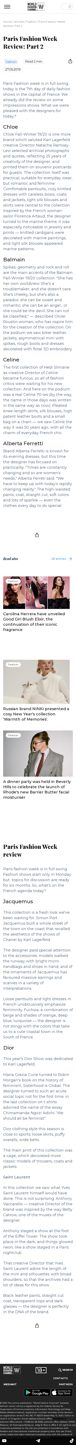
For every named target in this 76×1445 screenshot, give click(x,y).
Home (7, 21)
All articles (59, 559)
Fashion (31, 21)
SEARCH (67, 1370)
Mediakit (10, 1384)
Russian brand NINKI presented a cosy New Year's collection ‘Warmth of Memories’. (36, 714)
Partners (66, 1384)
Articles (19, 21)
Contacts (60, 1378)
